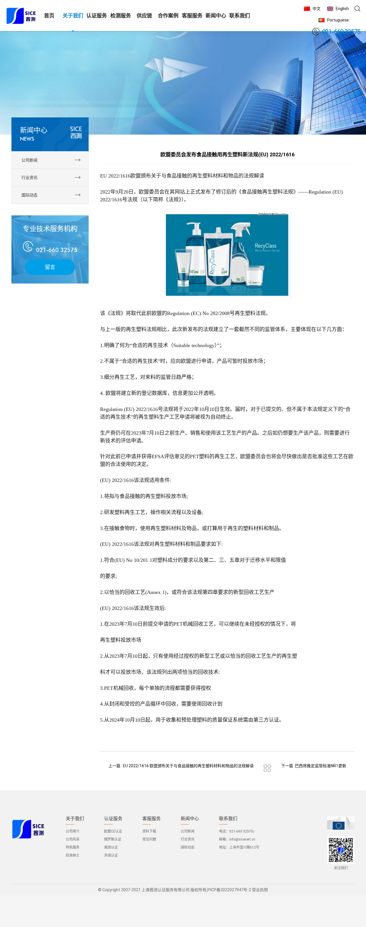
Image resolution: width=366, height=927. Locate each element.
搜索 (357, 8)
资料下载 (149, 831)
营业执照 (260, 889)
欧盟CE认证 (113, 831)
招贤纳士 (72, 855)
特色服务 (72, 847)
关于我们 (75, 818)
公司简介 (72, 831)
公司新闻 (187, 831)
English (342, 8)
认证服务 (113, 818)
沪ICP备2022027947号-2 (228, 889)
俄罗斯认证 (112, 839)
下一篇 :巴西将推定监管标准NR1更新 (313, 765)
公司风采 (72, 839)
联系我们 (228, 818)
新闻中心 (190, 818)
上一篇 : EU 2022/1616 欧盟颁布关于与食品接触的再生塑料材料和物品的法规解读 (181, 765)
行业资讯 (187, 839)
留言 (50, 267)
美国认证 (111, 847)
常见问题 (149, 839)
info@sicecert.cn (242, 839)
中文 (317, 8)
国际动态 (187, 847)
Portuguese (338, 20)
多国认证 (111, 855)
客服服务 (151, 818)
